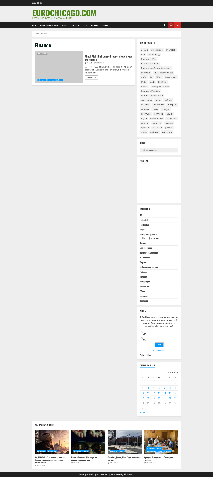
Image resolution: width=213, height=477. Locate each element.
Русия (143, 81)
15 (170, 393)
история (145, 109)
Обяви (142, 291)
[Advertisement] (158, 184)
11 (148, 393)
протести (157, 127)
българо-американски (152, 95)
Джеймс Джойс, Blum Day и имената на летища (125, 442)
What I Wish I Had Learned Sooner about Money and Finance (59, 67)
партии (144, 123)
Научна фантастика (150, 238)
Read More (91, 77)
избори (168, 100)
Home (34, 25)
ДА (144, 333)
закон (158, 100)
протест (145, 127)
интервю (172, 104)
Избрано (59, 80)
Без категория (146, 247)
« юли (142, 412)
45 (141, 215)
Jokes (142, 229)
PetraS (89, 63)
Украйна (162, 81)
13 (159, 393)
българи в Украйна (150, 91)
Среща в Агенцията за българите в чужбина (161, 442)
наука (144, 118)
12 (153, 393)
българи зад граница (149, 252)
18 (148, 398)
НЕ (144, 339)
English (105, 25)
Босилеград (154, 54)
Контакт (94, 25)
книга (155, 109)
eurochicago (157, 50)
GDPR (85, 25)
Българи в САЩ (148, 59)
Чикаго (144, 86)
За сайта (75, 25)
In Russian (144, 224)
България (145, 72)
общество (171, 118)
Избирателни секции (149, 267)
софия (144, 132)
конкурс (165, 109)
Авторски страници (148, 234)
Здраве (143, 262)
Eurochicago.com (64, 13)
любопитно (144, 286)
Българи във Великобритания (155, 68)
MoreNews (115, 474)
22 (170, 398)
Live (177, 25)
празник (169, 123)
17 (143, 398)
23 (175, 398)
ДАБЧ (144, 77)
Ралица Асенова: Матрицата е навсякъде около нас (88, 442)
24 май (144, 50)
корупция (146, 113)
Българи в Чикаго (150, 63)
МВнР (159, 77)
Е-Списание (50, 80)
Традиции (144, 300)
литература (145, 281)
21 (164, 398)
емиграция (146, 100)
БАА (143, 54)
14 (164, 393)
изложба (145, 104)
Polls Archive (145, 355)
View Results (159, 350)
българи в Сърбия (160, 86)
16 (175, 393)
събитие (154, 132)
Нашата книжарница (49, 25)
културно (158, 113)
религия (169, 127)
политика (156, 123)
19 (153, 398)
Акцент (143, 243)
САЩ (152, 81)
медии (170, 113)
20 (159, 398)
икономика (158, 104)
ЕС (151, 77)
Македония (170, 77)
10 (143, 393)
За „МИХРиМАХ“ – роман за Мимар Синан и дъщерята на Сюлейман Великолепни (52, 442)
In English (40, 80)
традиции (167, 132)
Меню (64, 25)
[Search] (164, 25)
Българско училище (163, 72)
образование (156, 118)
